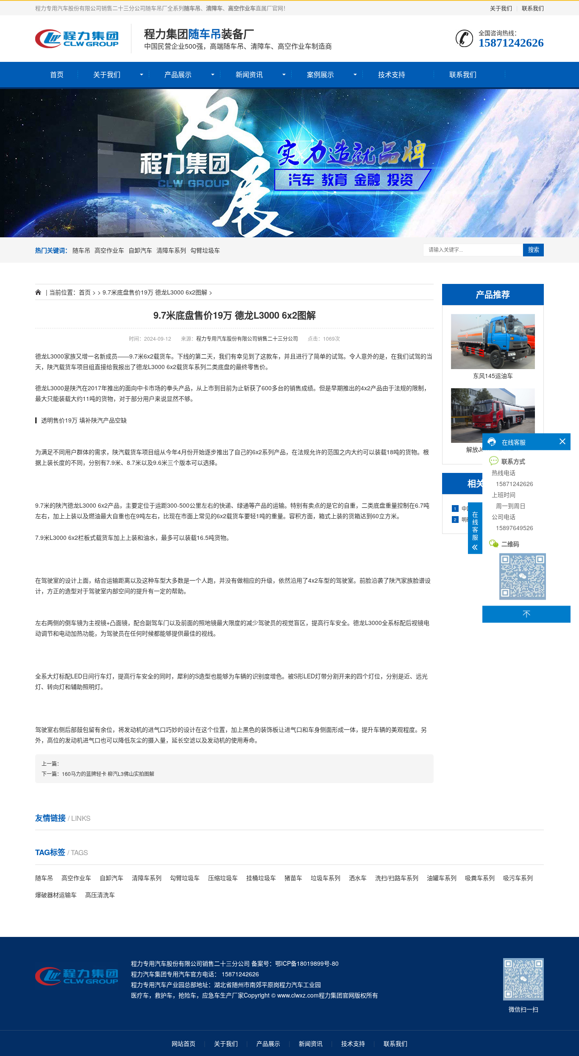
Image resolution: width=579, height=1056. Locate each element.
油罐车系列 (442, 877)
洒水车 (358, 877)
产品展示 (178, 74)
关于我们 (501, 8)
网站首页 (183, 1043)
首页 (57, 74)
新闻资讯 (249, 74)
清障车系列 (171, 250)
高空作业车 (109, 250)
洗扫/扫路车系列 (396, 877)
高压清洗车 (100, 894)
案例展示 (320, 74)
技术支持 (391, 74)
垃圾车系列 (325, 877)
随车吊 (81, 250)
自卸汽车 (140, 250)
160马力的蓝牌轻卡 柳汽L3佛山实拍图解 (108, 773)
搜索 (533, 250)
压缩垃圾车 (223, 877)
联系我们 (533, 8)
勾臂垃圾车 (205, 250)
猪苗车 (293, 877)
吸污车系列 (518, 877)
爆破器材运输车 (56, 894)
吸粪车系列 (480, 877)
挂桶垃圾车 (261, 877)
